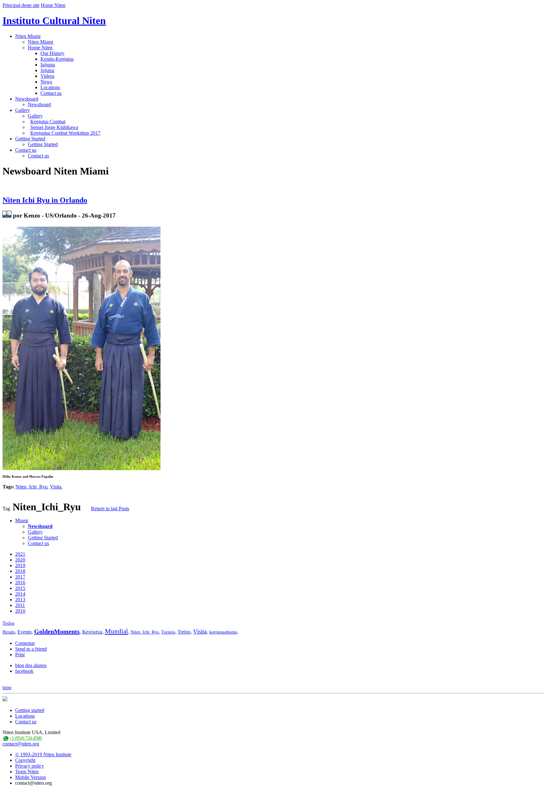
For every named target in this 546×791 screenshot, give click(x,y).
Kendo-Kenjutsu (57, 59)
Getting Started (30, 138)
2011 (20, 605)
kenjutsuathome (223, 632)
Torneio (168, 632)
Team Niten (27, 771)
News (46, 81)
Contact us (51, 93)
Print (20, 654)
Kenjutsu (92, 632)
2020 (20, 559)
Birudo (9, 632)
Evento (24, 632)
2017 (20, 576)
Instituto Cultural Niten (54, 20)
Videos (47, 76)
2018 (20, 571)
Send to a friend (31, 649)
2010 (20, 611)
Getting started (29, 710)
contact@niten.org (21, 743)
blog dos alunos (30, 665)
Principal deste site (21, 5)
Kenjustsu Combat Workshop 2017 (65, 133)
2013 (20, 599)
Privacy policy (29, 766)
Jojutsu (47, 70)
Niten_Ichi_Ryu (31, 486)
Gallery (22, 110)
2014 (20, 594)
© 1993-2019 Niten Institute (43, 754)
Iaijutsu (47, 64)
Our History (52, 53)
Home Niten (53, 5)
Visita (55, 486)
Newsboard (26, 98)
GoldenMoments (57, 631)
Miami (21, 520)
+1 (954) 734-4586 (25, 738)
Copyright (25, 760)
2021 (20, 554)
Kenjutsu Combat (47, 121)
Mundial (116, 631)
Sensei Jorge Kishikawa (54, 127)
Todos (9, 623)
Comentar (25, 643)
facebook (24, 671)
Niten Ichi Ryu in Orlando (45, 200)
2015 (20, 588)
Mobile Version (30, 777)
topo (7, 687)
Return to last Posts (110, 508)
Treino (184, 632)
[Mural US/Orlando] (7, 215)
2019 (20, 565)
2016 (20, 582)
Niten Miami (27, 36)
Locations (50, 87)
